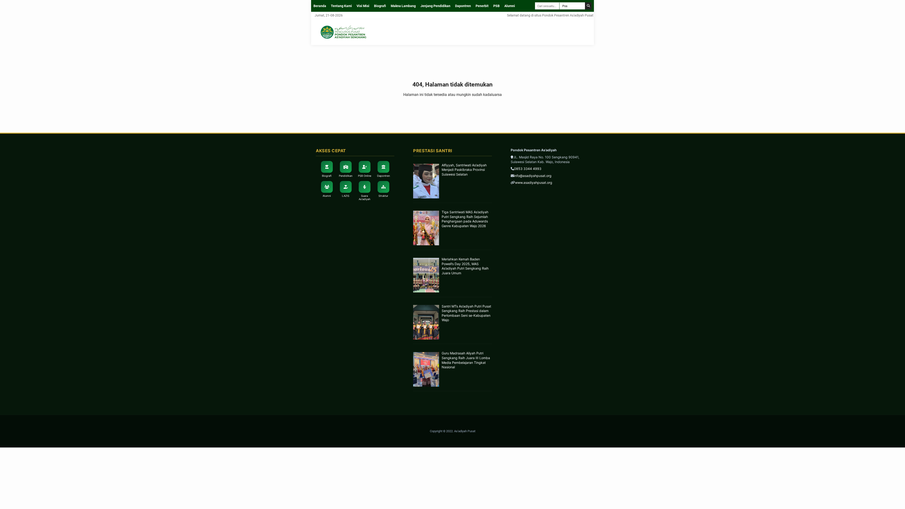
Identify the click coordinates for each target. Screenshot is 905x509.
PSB (496, 6)
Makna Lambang (403, 6)
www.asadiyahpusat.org (533, 183)
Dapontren (463, 6)
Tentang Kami (341, 6)
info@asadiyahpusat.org (532, 176)
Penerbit (482, 6)
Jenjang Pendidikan (435, 6)
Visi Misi (363, 6)
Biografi (380, 6)
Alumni (509, 6)
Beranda (319, 6)
